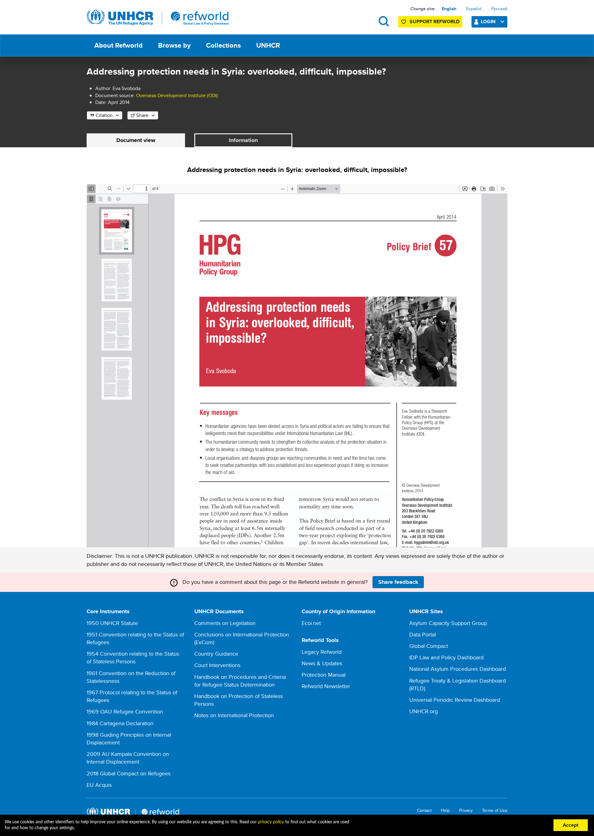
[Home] (158, 17)
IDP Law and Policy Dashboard (446, 657)
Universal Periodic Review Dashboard (454, 700)
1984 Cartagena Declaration (120, 723)
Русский (499, 9)
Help (445, 810)
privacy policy (271, 822)
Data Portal (422, 634)
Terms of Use (494, 810)
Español (473, 9)
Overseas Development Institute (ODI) (177, 95)
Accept (571, 825)
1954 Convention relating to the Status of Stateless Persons (133, 657)
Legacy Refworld (322, 652)
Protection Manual (324, 675)
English (449, 9)
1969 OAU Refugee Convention (125, 711)
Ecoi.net (311, 623)
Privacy (466, 810)
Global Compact (428, 646)
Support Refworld (434, 21)
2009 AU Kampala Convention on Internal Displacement (128, 757)
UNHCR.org (423, 711)
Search (384, 21)
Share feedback (398, 582)
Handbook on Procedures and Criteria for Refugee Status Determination (240, 680)
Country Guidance (216, 653)
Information (243, 140)
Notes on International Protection (234, 715)
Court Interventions (217, 665)
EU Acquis (99, 785)
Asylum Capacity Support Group (448, 623)
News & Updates (322, 663)
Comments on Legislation (225, 623)
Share (142, 115)
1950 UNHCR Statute (112, 623)
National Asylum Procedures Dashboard (457, 669)
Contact (424, 810)
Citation (104, 115)
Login (488, 21)
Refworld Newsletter (326, 686)
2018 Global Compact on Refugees (128, 773)
